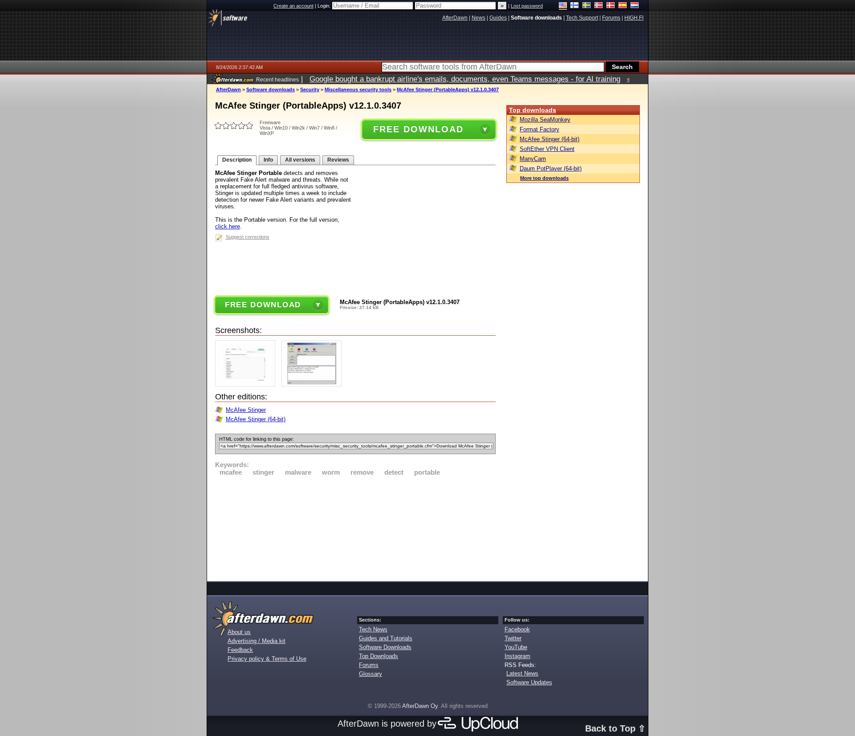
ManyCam (533, 158)
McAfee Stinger (246, 410)
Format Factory (539, 129)
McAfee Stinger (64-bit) (255, 419)
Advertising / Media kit (256, 641)
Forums (369, 665)
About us (239, 632)
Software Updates (529, 682)
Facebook (517, 629)
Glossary (370, 674)
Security (309, 89)
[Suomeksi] (574, 6)
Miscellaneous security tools (358, 89)
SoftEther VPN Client (547, 149)
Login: (325, 5)
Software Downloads (385, 647)
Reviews (338, 160)
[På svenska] (586, 6)
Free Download (418, 129)
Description (237, 160)
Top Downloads (378, 656)
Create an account (293, 5)
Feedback (240, 650)
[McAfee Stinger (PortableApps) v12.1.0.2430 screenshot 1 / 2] (247, 384)
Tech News (373, 629)
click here (227, 226)
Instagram (517, 656)
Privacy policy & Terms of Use (267, 658)
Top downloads (532, 110)
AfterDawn (228, 89)
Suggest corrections (247, 237)
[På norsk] (598, 6)
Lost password (527, 5)
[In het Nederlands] (635, 6)
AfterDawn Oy (420, 706)
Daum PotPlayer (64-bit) (551, 168)
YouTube (516, 647)
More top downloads (544, 178)
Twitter (513, 638)
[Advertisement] (355, 527)
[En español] (623, 6)
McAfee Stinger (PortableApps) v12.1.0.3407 (448, 89)
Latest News (522, 673)
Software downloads (270, 89)
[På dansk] (611, 6)
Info (268, 160)
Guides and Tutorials (385, 638)
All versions (300, 160)
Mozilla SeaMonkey (545, 119)
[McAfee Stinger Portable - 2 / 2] (313, 384)
